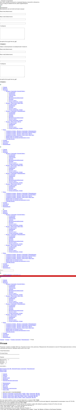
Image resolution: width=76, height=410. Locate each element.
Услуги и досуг (13, 100)
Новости (5, 88)
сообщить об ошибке (5, 276)
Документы (6, 141)
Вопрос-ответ (6, 377)
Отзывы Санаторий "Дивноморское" (25, 368)
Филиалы (5, 89)
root (15, 368)
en (13, 274)
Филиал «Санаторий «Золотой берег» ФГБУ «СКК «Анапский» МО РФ (21, 393)
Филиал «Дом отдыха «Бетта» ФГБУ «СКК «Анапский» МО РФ (19, 397)
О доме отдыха (12, 104)
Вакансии (5, 387)
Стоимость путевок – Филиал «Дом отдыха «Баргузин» (20, 135)
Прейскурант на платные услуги (14, 136)
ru (3, 274)
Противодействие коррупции (10, 380)
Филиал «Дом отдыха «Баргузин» (14, 103)
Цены (4, 129)
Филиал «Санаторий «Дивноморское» (15, 111)
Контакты (5, 143)
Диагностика (12, 95)
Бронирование (6, 144)
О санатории (12, 92)
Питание (11, 99)
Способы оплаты (10, 139)
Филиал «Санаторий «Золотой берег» (15, 91)
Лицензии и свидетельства (10, 388)
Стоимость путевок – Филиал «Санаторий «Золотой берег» (21, 132)
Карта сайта (6, 389)
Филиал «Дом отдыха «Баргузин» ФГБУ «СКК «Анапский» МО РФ (20, 396)
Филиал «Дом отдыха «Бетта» (13, 121)
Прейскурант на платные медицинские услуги (18, 137)
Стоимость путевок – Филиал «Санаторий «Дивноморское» (21, 131)
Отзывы (5, 140)
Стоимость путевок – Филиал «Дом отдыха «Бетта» (19, 133)
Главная (5, 87)
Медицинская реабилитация (16, 97)
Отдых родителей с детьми (16, 101)
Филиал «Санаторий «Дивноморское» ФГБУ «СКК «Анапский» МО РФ (21, 394)
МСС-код (5, 385)
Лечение (11, 96)
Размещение (12, 93)
